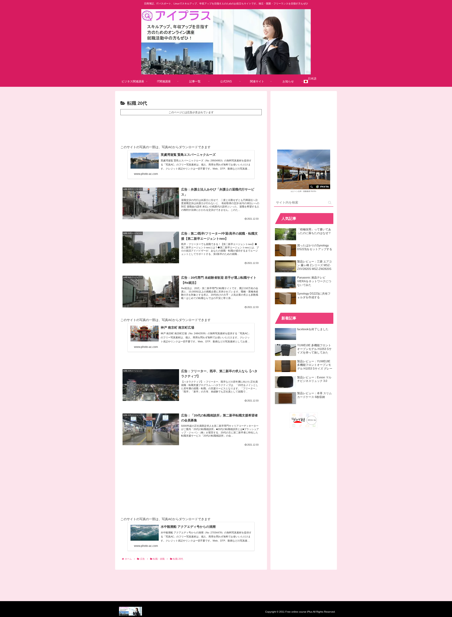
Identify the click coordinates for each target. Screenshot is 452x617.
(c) (296, 191)
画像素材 (306, 191)
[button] (330, 203)
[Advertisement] (191, 129)
